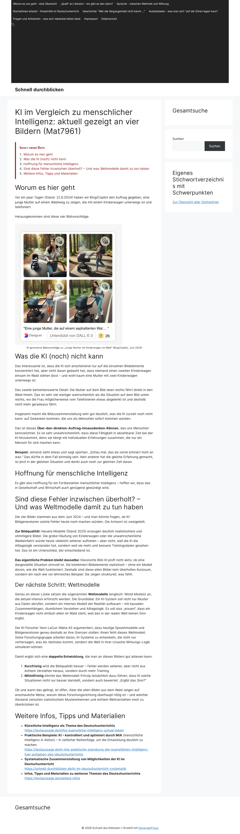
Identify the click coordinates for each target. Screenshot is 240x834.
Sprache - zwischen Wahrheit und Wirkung (143, 3)
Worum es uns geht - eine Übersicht (35, 3)
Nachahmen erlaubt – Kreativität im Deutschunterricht (46, 11)
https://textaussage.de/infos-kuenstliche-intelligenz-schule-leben (74, 730)
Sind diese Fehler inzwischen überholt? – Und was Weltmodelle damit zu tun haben (86, 169)
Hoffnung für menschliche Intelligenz (50, 164)
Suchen (178, 139)
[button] (120, 25)
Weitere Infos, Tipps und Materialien (50, 173)
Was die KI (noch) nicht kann (44, 159)
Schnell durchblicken (39, 89)
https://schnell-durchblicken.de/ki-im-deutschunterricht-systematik (75, 769)
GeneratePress (148, 828)
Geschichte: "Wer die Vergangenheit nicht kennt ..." (114, 11)
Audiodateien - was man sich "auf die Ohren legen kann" (183, 11)
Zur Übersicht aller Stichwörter (195, 202)
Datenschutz (109, 18)
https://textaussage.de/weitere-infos (52, 778)
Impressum (91, 18)
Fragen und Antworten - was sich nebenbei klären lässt (46, 18)
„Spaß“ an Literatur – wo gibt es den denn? (87, 3)
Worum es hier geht (38, 154)
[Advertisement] (120, 55)
